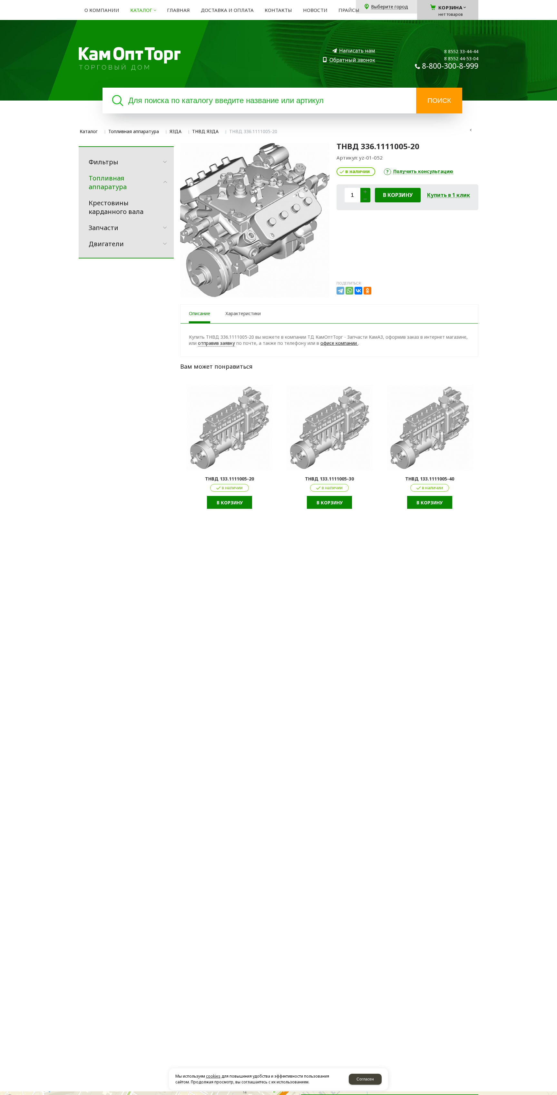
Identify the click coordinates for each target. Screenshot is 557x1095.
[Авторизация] (554, 3)
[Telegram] (340, 291)
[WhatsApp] (349, 291)
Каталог (89, 131)
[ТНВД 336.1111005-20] (254, 220)
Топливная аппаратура (133, 131)
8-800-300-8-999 (450, 66)
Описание (199, 313)
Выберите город (389, 7)
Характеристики (243, 313)
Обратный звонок (352, 60)
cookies (213, 1076)
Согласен (365, 1079)
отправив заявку (216, 343)
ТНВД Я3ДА (205, 131)
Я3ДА (175, 131)
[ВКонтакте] (358, 291)
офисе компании (339, 343)
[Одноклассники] (367, 291)
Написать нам (357, 50)
